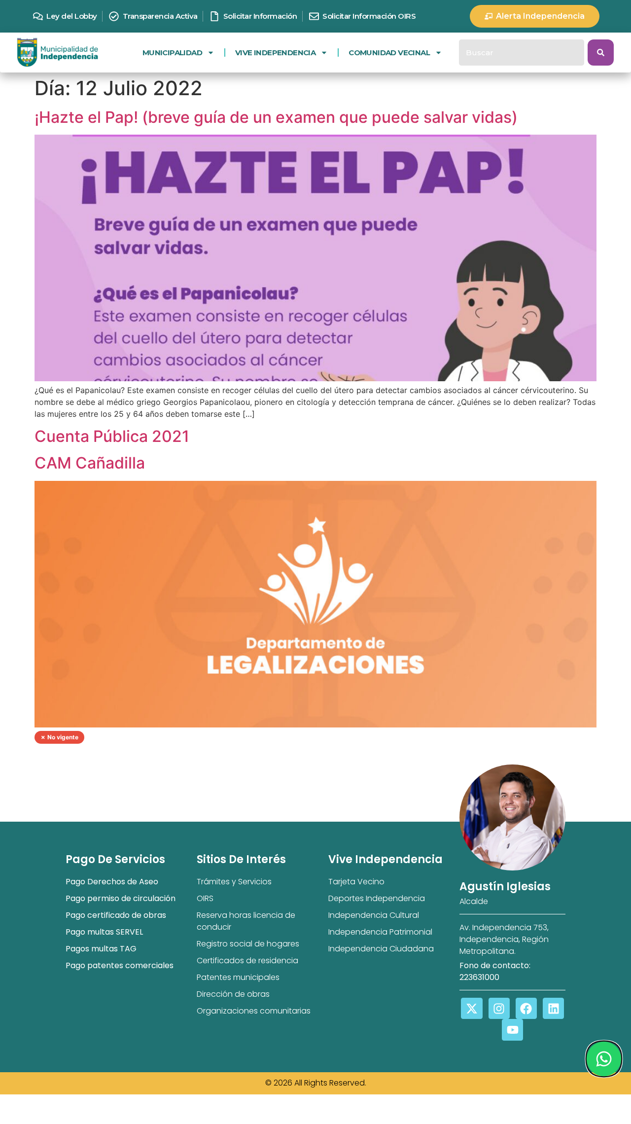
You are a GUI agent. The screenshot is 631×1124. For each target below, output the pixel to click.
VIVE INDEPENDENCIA (275, 52)
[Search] (601, 52)
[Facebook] (526, 1008)
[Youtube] (512, 1029)
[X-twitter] (471, 1008)
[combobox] (521, 52)
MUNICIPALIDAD (172, 52)
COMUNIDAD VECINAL (389, 52)
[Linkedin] (553, 1008)
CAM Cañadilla (90, 462)
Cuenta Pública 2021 (112, 436)
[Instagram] (499, 1008)
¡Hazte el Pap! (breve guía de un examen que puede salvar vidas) (276, 117)
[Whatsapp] (603, 1059)
